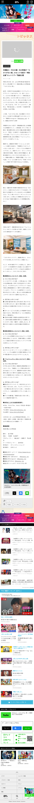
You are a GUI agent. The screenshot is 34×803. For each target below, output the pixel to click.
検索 (17, 798)
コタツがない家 (17, 11)
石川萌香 (23, 504)
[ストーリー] (17, 25)
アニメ (19, 784)
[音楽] (13, 30)
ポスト (14, 493)
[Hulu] (17, 21)
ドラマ (9, 501)
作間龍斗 (9, 504)
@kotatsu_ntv (22, 118)
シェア (20, 493)
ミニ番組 (3, 787)
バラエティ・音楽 (5, 780)
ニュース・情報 (22, 776)
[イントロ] (7, 25)
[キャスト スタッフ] (5, 30)
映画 (19, 780)
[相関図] (27, 25)
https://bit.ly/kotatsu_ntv (18, 410)
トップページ (6, 798)
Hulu (17, 61)
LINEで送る (27, 493)
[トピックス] (21, 30)
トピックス (7, 66)
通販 (2, 791)
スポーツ (3, 784)
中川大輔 (16, 504)
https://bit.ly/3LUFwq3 (17, 412)
